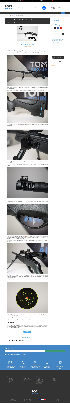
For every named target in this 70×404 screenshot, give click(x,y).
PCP (22, 19)
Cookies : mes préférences (39, 383)
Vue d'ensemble (53, 65)
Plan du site (10, 381)
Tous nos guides (38, 382)
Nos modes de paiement (39, 379)
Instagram (54, 380)
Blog (9, 382)
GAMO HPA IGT (27, 236)
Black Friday (10, 378)
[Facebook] (58, 28)
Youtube (54, 379)
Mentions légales (25, 380)
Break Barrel (17, 19)
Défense (27, 19)
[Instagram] (55, 28)
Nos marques (11, 379)
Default (10, 19)
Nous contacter (38, 378)
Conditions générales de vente (27, 379)
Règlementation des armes (39, 381)
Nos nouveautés (11, 380)
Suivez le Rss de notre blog (57, 58)
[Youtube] (61, 28)
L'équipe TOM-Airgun (26, 378)
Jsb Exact (29, 314)
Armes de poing (34, 19)
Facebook (54, 378)
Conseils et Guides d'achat (11, 22)
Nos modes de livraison (39, 380)
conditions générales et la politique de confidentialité (18, 354)
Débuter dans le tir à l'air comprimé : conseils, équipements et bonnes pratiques (57, 43)
